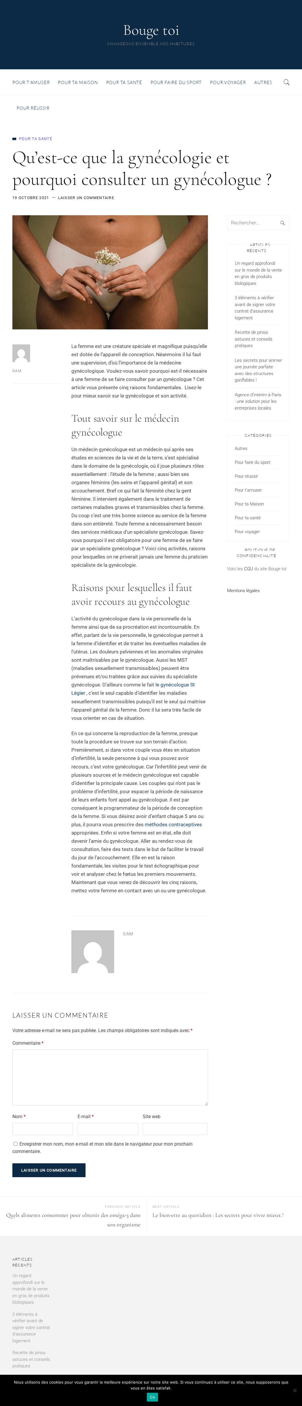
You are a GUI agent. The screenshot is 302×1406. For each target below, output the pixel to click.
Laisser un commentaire (86, 198)
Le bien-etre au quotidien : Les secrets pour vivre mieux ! (218, 1215)
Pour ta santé (35, 139)
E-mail (86, 1116)
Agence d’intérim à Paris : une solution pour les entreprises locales (258, 401)
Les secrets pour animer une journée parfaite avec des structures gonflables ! (258, 370)
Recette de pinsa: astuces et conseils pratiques (254, 339)
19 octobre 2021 (30, 198)
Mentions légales (243, 590)
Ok (152, 1397)
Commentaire (28, 1043)
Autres (241, 448)
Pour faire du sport (252, 462)
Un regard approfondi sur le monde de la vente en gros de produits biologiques (258, 273)
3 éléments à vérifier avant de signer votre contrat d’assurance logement (255, 308)
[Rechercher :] (258, 223)
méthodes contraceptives (173, 824)
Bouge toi (151, 30)
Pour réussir (246, 476)
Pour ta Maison (249, 504)
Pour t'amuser (248, 490)
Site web (151, 1116)
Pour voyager (247, 531)
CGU (248, 568)
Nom (19, 1116)
